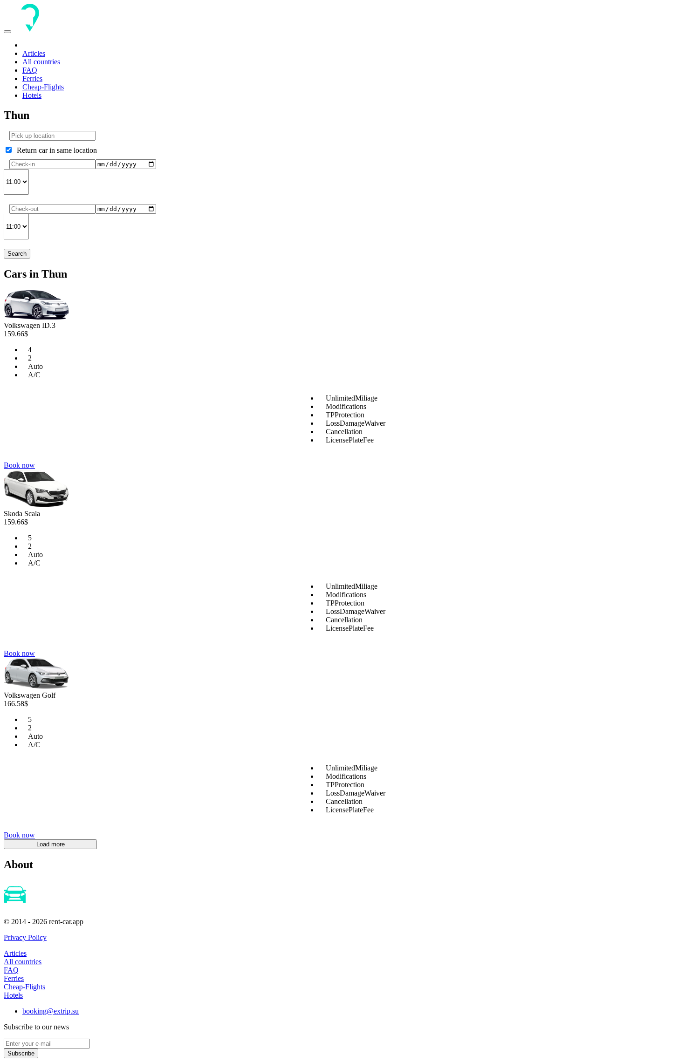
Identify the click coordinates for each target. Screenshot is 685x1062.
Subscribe (20, 1053)
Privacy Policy (25, 937)
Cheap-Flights (43, 87)
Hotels (31, 95)
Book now (19, 465)
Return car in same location (55, 150)
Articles (33, 53)
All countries (41, 62)
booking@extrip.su (50, 1011)
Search (17, 253)
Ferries (32, 78)
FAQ (29, 70)
